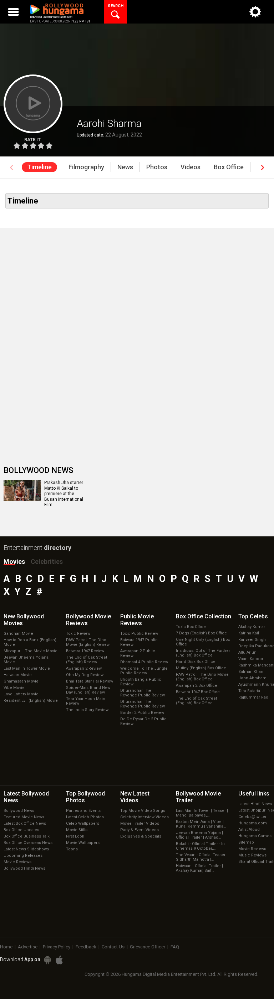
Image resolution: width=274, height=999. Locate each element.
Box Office (203, 616)
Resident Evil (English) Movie (31, 700)
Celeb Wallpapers (82, 823)
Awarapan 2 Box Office (196, 685)
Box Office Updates (21, 830)
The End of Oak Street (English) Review (86, 659)
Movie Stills (76, 830)
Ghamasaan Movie (21, 681)
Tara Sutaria (249, 691)
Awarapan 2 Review (84, 668)
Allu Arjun (247, 652)
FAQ (175, 946)
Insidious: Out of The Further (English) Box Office (203, 653)
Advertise (27, 946)
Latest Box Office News (25, 823)
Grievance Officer (147, 946)
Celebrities (47, 561)
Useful (253, 793)
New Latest (134, 797)
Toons (72, 849)
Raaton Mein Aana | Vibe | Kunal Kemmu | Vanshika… (201, 824)
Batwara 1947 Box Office (198, 692)
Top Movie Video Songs (142, 810)
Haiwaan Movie (18, 675)
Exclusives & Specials (140, 836)
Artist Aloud (249, 829)
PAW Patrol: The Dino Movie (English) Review (88, 642)
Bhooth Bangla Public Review (140, 681)
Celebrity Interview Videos (144, 817)
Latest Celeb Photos (85, 817)
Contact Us (113, 946)
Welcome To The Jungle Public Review (144, 670)
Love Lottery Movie (21, 694)
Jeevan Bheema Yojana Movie (26, 659)
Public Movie (137, 620)
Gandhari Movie (18, 633)
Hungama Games (255, 836)
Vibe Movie (14, 687)
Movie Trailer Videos (139, 823)
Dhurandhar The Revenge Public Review (142, 692)
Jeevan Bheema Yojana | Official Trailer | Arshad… (199, 835)
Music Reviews (252, 855)
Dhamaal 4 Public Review (144, 662)
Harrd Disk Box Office (195, 661)
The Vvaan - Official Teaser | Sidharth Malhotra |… (202, 857)
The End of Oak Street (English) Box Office (196, 700)
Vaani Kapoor (250, 658)
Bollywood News (19, 810)
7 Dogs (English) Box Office (201, 633)
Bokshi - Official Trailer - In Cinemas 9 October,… (200, 846)
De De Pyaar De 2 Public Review (143, 721)
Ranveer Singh (252, 639)
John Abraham (252, 678)
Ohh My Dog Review (84, 675)
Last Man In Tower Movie (27, 668)
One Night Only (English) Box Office (203, 642)
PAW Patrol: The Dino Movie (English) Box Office (202, 676)
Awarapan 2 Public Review (137, 653)
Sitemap (246, 842)
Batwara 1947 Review (85, 651)
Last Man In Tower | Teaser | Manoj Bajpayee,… (202, 813)
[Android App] (47, 960)
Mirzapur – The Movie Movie (30, 651)
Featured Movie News (24, 817)
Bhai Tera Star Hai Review (89, 681)
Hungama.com (252, 823)
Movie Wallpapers (83, 842)
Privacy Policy (56, 946)
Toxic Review (78, 633)
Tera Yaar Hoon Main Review (85, 701)
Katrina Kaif (248, 633)
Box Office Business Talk (27, 836)
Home (6, 946)
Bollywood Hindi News (24, 868)
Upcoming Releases (23, 855)
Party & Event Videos (139, 830)
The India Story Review (87, 709)
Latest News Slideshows (26, 849)
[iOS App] (59, 960)
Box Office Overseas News (28, 842)
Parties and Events (83, 810)
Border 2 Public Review (142, 712)
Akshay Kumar (251, 626)
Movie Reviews (17, 862)
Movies (14, 561)
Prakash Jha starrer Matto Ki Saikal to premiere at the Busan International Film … (63, 493)
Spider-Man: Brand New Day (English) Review (88, 690)
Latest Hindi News (255, 804)
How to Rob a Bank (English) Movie (30, 642)
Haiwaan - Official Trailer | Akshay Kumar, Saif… (199, 868)
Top (253, 616)
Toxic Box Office (191, 626)
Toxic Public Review (139, 633)
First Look (75, 836)
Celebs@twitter (252, 816)
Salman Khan (250, 671)
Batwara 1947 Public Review (139, 642)
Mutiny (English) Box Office (201, 668)
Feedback (86, 946)
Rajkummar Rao (253, 697)
